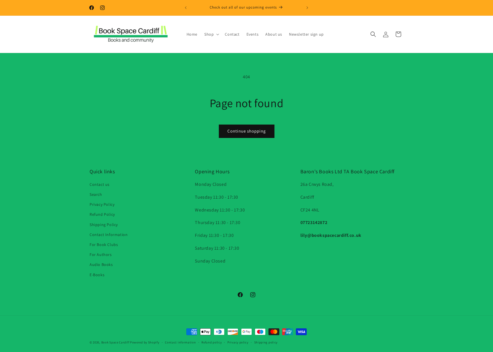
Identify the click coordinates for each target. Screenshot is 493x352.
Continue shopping (246, 131)
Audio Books (101, 264)
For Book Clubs (104, 244)
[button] (211, 34)
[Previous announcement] (185, 7)
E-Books (97, 274)
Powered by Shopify (144, 342)
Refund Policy (102, 214)
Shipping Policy (104, 224)
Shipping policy (266, 342)
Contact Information (109, 234)
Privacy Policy (102, 204)
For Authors (101, 254)
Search (96, 194)
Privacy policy (237, 342)
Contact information (180, 342)
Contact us (100, 184)
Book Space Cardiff (115, 342)
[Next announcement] (307, 7)
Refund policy (211, 342)
